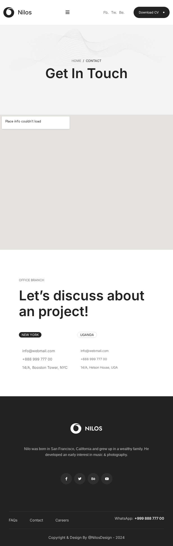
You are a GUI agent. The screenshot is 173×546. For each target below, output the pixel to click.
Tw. (114, 12)
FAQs (13, 520)
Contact (36, 520)
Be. (122, 12)
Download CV (149, 12)
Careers (62, 520)
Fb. (106, 12)
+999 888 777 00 (149, 518)
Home (76, 61)
